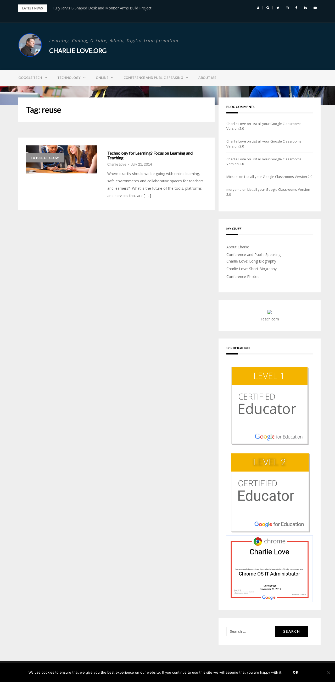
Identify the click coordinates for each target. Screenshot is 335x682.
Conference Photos (242, 276)
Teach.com (269, 319)
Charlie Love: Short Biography (251, 268)
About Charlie (237, 246)
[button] (258, 7)
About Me (207, 77)
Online (102, 77)
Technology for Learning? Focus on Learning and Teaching (150, 155)
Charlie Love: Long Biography (251, 261)
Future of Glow (45, 158)
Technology (69, 77)
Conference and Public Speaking (153, 77)
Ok (296, 672)
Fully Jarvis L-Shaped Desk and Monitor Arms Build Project (102, 8)
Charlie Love (116, 164)
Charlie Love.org (78, 50)
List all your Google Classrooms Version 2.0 (278, 176)
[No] (328, 672)
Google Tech (30, 77)
